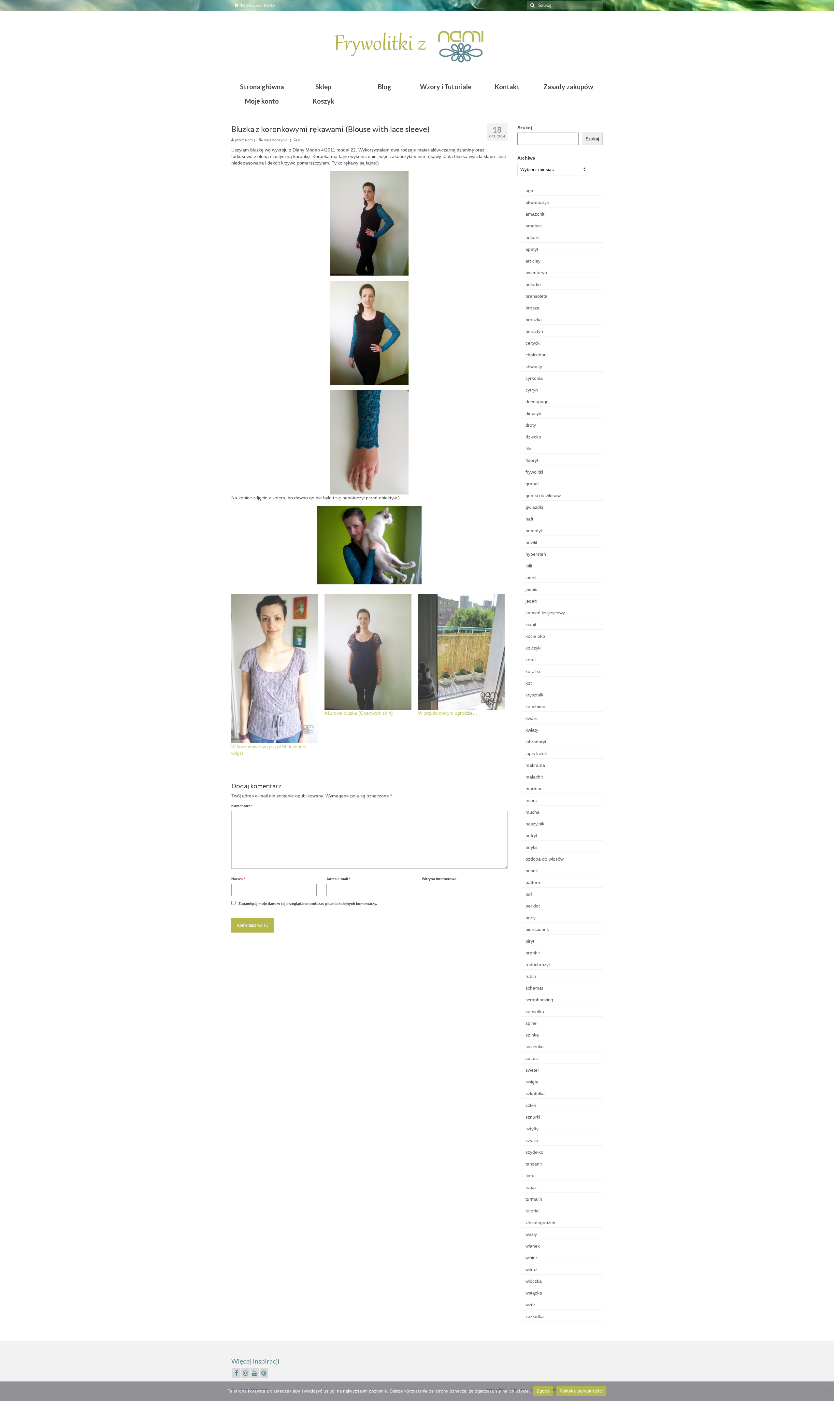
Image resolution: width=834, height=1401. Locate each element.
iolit (528, 565)
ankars (532, 237)
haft (529, 519)
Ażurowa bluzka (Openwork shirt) (358, 713)
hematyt (533, 530)
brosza (532, 307)
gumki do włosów (543, 495)
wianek (532, 1246)
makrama (535, 765)
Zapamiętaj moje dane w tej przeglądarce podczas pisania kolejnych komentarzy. (307, 904)
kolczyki (533, 647)
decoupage (537, 401)
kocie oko (535, 636)
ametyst (533, 225)
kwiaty (531, 730)
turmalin (533, 1199)
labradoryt (535, 741)
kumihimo (535, 706)
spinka (532, 1034)
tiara (530, 1175)
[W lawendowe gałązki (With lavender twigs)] (274, 668)
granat (532, 483)
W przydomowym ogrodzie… (447, 713)
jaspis (531, 589)
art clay (532, 261)
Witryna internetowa (439, 879)
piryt (529, 941)
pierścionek (537, 929)
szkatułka (535, 1093)
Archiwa (526, 158)
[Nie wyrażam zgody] (826, 1391)
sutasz (532, 1058)
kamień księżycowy (545, 612)
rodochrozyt (537, 964)
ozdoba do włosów (544, 859)
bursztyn (534, 331)
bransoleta (536, 296)
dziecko (533, 436)
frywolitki (534, 472)
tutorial (532, 1210)
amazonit (534, 214)
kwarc (531, 718)
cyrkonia (534, 378)
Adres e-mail (338, 879)
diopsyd (533, 413)
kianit (530, 624)
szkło (530, 1105)
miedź (531, 800)
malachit (534, 776)
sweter (532, 1070)
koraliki (532, 671)
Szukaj (524, 127)
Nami (249, 140)
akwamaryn (537, 202)
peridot (532, 905)
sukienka (534, 1046)
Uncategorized (540, 1222)
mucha (532, 812)
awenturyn (536, 272)
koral (530, 659)
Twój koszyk (258, 5)
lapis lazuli (536, 753)
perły (530, 917)
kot (528, 683)
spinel (531, 1023)
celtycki (532, 343)
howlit (531, 542)
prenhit (532, 952)
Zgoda (543, 1391)
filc (528, 448)
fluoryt (531, 460)
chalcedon (536, 354)
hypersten (535, 554)
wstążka (533, 1292)
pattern (532, 882)
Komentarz (241, 806)
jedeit (531, 601)
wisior (531, 1257)
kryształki (534, 694)
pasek (531, 870)
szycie (282, 140)
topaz (531, 1187)
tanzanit (533, 1163)
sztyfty (532, 1128)
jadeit (531, 577)
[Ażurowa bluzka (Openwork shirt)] (367, 652)
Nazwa (238, 879)
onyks (531, 847)
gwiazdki (534, 507)
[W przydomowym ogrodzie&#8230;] (461, 652)
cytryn (531, 390)
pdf (528, 894)
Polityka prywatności (581, 1391)
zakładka (534, 1316)
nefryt (531, 835)
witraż (531, 1269)
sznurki (532, 1117)
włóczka (533, 1281)
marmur (533, 788)
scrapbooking (539, 999)
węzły (531, 1234)
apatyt (531, 249)
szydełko (534, 1152)
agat (530, 190)
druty (530, 425)
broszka (533, 319)
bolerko (533, 284)
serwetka (534, 1011)
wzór (530, 1304)
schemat (534, 988)
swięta (532, 1081)
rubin (530, 976)
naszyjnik (534, 823)
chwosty (533, 366)
